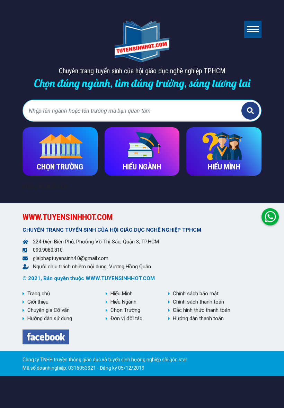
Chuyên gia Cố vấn (48, 310)
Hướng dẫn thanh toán (198, 318)
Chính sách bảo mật (196, 293)
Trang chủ (38, 293)
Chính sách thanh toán (198, 302)
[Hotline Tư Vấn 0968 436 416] (270, 215)
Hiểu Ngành (123, 302)
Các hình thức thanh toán (201, 310)
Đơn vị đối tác (126, 318)
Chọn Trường (125, 310)
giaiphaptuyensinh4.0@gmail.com (70, 258)
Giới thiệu (37, 302)
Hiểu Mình (121, 293)
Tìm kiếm (250, 111)
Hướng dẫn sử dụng (49, 318)
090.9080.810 (48, 250)
